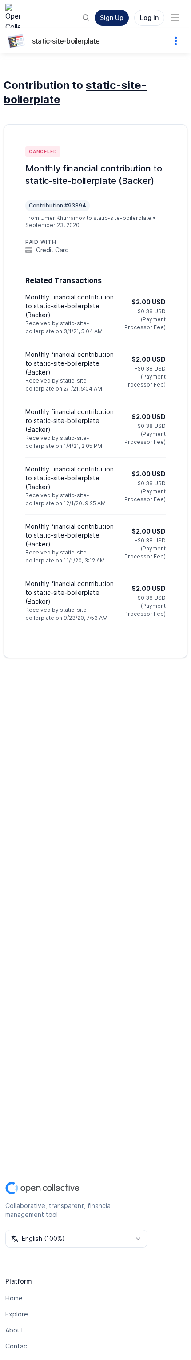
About (14, 1330)
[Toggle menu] (175, 17)
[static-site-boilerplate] (17, 41)
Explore (16, 1314)
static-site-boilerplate (66, 40)
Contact (17, 1346)
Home (14, 1298)
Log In (149, 17)
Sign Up (111, 17)
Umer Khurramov (62, 218)
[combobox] (76, 1239)
